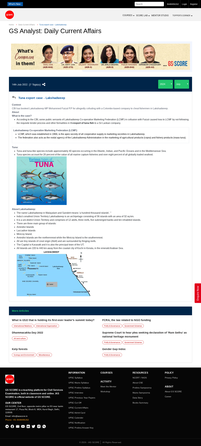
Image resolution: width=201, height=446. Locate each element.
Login (184, 4)
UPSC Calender (75, 418)
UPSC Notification (76, 423)
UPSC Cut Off (75, 403)
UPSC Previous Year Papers (81, 398)
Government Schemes (133, 326)
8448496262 (173, 4)
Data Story (138, 398)
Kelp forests (20, 349)
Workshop (105, 391)
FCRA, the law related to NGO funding (126, 320)
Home (11, 25)
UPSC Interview (75, 393)
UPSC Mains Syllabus (78, 383)
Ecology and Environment (24, 355)
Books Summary (140, 403)
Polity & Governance (112, 326)
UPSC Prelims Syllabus (79, 388)
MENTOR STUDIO (160, 15)
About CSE (138, 383)
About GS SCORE (173, 391)
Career (168, 396)
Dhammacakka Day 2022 (27, 332)
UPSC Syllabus (75, 378)
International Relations (23, 326)
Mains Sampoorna (141, 393)
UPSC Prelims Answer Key (80, 428)
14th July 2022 (20, 84)
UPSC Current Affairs (78, 408)
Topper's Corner (181, 15)
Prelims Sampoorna (142, 388)
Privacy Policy (171, 378)
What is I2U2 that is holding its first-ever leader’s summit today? (53, 320)
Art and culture (20, 338)
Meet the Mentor (108, 386)
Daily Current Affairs (26, 25)
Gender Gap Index (114, 349)
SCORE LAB (142, 15)
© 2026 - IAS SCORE (89, 442)
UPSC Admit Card (76, 413)
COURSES (127, 15)
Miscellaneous (44, 355)
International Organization (46, 326)
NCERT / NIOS (140, 378)
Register (194, 4)
